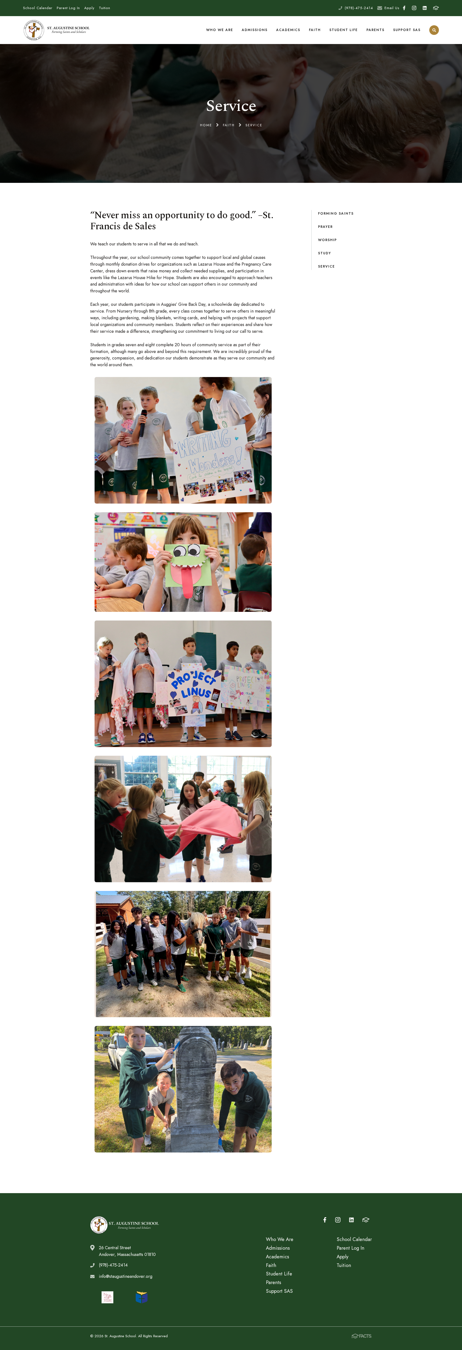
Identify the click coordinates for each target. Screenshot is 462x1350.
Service (326, 266)
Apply (89, 8)
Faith (315, 29)
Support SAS (407, 29)
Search (434, 30)
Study (324, 253)
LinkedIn (425, 8)
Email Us (392, 8)
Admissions (255, 29)
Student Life (343, 29)
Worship (327, 239)
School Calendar (37, 8)
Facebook (404, 8)
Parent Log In (68, 8)
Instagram (414, 8)
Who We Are (219, 29)
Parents (375, 29)
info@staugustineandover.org (125, 1276)
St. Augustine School (56, 30)
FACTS (436, 8)
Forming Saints (336, 213)
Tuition (104, 8)
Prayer (325, 226)
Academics (288, 29)
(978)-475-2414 (359, 8)
